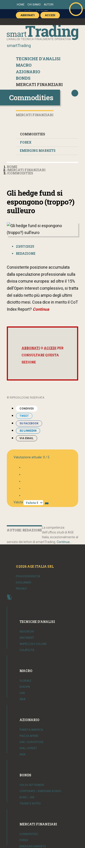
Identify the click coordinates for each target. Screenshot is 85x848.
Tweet (24, 415)
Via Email (26, 438)
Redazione (25, 253)
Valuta (18, 502)
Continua (41, 309)
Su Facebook (29, 423)
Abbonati (31, 348)
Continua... (64, 542)
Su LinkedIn (27, 430)
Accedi (50, 348)
